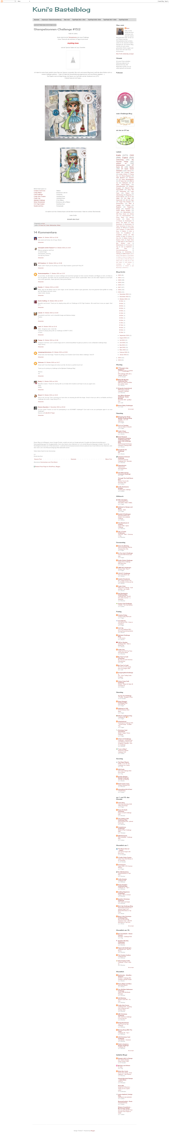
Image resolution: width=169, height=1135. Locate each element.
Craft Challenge (38, 194)
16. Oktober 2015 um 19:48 (54, 263)
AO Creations (42, 263)
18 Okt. (121, 315)
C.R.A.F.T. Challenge (124, 573)
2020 (119, 280)
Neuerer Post (38, 459)
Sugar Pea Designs (125, 201)
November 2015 (124, 296)
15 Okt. (121, 320)
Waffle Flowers (126, 253)
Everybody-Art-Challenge (122, 450)
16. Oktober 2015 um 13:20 (63, 247)
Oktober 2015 (124, 299)
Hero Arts (118, 238)
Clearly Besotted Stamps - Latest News (125, 1079)
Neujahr (128, 264)
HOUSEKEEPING (122, 1103)
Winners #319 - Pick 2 (123, 569)
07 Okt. (121, 325)
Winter (58, 225)
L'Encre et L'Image (127, 257)
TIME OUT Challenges (124, 567)
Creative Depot (129, 172)
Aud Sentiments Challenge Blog (123, 594)
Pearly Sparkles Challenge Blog (122, 885)
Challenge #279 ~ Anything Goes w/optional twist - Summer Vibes (125, 1008)
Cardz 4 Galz (122, 586)
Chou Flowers (131, 255)
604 (119, 452)
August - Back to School (124, 894)
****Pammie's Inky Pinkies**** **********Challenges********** (125, 370)
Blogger (93, 1130)
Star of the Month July (123, 574)
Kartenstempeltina (43, 273)
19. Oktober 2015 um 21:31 (49, 326)
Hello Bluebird (120, 177)
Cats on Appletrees (126, 246)
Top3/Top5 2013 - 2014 (78, 19)
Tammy (40, 340)
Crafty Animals (122, 879)
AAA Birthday (122, 998)
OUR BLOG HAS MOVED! (125, 1097)
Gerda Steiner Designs (123, 210)
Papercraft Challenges (124, 948)
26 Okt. (121, 308)
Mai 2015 (122, 345)
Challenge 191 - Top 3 (123, 1032)
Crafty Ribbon (38, 192)
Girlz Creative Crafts (124, 960)
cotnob (40, 312)
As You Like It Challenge (125, 553)
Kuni (127, 28)
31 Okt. (121, 301)
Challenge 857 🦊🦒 (123, 717)
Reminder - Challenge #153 (125, 936)
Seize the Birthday (123, 546)
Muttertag (118, 252)
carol (39, 326)
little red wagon (122, 499)
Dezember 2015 (124, 294)
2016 (119, 289)
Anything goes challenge (124, 489)
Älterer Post (108, 459)
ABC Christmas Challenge (122, 1014)
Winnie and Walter (121, 222)
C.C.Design (119, 220)
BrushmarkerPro (127, 215)
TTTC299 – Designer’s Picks (125, 697)
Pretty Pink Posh (128, 258)
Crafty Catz (37, 198)
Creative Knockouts (124, 579)
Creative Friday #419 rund (124, 616)
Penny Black (120, 217)
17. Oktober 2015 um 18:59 (50, 287)
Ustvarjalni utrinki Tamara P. (46, 247)
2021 (119, 277)
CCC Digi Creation (39, 204)
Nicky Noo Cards (123, 1071)
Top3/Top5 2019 (123, 19)
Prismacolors (119, 203)
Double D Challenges (124, 514)
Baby (124, 236)
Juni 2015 (122, 342)
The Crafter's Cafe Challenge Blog (123, 819)
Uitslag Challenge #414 (124, 785)
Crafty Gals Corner (123, 1005)
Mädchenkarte (119, 245)
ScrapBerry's (127, 233)
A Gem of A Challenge (124, 739)
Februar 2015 (124, 352)
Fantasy (130, 236)
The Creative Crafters (124, 955)
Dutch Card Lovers (123, 783)
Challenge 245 (121, 1047)
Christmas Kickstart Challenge (124, 457)
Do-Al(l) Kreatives (123, 872)
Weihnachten (53, 225)
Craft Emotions (128, 262)
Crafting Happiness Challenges (124, 892)
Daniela (40, 287)
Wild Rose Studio (121, 214)
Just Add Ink (122, 620)
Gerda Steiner (120, 196)
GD (127, 200)
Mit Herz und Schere (124, 1065)
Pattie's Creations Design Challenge (123, 1044)
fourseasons (122, 864)
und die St (125, 267)
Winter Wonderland (39, 202)
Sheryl (40, 395)
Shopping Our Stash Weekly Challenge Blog (125, 417)
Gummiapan (118, 264)
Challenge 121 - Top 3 (123, 887)
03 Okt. (121, 330)
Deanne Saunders (43, 407)
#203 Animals (121, 943)
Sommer (131, 177)
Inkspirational (122, 721)
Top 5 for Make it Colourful (125, 427)
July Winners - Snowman (124, 1040)
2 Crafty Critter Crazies (125, 857)
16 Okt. (121, 318)
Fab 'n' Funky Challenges (122, 532)
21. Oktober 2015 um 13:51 (50, 381)
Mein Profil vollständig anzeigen (125, 53)
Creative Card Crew (39, 190)
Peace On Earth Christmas (122, 810)
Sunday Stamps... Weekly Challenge (123, 777)
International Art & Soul (125, 789)
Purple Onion (130, 240)
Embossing (123, 191)
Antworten (41, 242)
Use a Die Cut (121, 704)
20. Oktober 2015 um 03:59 (60, 352)
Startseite (36, 19)
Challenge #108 (122, 880)
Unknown (41, 362)
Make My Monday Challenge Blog (123, 380)
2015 (119, 292)
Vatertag (118, 253)
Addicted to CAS (123, 708)
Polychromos (119, 265)
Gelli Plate (121, 248)
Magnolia (128, 195)
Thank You (127, 260)
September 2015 (124, 335)
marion (40, 237)
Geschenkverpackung (121, 250)
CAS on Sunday (122, 642)
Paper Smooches (120, 226)
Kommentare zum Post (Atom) (49, 462)
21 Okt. (121, 313)
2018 (119, 285)
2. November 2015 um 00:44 (57, 407)
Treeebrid (127, 208)
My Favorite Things (125, 160)
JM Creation (129, 241)
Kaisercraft (119, 200)
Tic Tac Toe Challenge (124, 695)
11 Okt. (121, 322)
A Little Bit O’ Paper (49, 413)
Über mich (67, 19)
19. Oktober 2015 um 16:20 (50, 312)
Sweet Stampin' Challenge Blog (122, 702)
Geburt (119, 257)
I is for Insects (121, 638)
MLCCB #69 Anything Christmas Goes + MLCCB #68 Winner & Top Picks (125, 921)
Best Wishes (123, 255)
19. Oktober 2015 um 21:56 (50, 340)
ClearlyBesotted (120, 186)
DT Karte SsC (42, 225)
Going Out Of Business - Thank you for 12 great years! (124, 1088)
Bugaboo (118, 207)
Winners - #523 (122, 510)
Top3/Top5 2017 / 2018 (109, 19)
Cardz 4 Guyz (122, 431)
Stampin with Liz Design (125, 1058)
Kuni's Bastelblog (61, 9)
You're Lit (120, 1081)
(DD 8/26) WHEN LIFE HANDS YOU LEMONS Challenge (124, 517)
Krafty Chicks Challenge (125, 560)
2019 (119, 282)
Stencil (129, 170)
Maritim (124, 231)
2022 (119, 275)
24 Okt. (121, 310)
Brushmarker (128, 224)
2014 (119, 357)
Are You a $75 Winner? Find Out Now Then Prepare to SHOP (125, 1111)
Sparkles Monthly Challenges (123, 941)
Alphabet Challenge (39, 200)
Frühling (128, 205)
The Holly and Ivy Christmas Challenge (124, 473)
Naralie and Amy (38, 206)
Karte (47, 225)
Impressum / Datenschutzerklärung (51, 19)
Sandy (40, 381)
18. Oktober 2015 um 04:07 (55, 301)
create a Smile (123, 174)
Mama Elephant (126, 176)
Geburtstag (119, 160)
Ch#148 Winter (122, 790)
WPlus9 (125, 227)
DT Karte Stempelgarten (126, 179)
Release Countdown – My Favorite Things (124, 1107)
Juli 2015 (122, 340)
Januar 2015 (123, 354)
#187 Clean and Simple (124, 902)
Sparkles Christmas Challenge (124, 899)
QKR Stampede (122, 835)
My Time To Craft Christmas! (123, 657)
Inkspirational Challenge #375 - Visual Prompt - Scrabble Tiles (125, 724)
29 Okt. (121, 303)
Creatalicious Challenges (122, 827)
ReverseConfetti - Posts (125, 1101)
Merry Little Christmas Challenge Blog (124, 917)
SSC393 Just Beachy (123, 779)
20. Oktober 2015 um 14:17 (52, 362)
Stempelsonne (72, 37)
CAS (132, 155)
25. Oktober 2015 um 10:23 (50, 395)
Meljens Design (128, 238)
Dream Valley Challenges (125, 405)
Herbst (118, 172)
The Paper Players (123, 762)
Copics (125, 158)
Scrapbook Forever (121, 234)
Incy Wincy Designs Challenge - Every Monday (124, 397)
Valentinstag (119, 195)
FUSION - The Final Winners (125, 605)
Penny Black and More (125, 983)
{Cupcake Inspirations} (125, 388)
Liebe (117, 212)
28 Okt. (121, 306)
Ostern (127, 193)
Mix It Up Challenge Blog (125, 906)
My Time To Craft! (123, 665)
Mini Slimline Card (123, 243)
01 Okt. (121, 332)
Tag (117, 246)
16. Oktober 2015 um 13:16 (50, 237)
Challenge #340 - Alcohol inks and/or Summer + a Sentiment (124, 598)
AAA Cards (121, 769)
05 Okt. (121, 327)
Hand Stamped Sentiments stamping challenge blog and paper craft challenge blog (124, 439)
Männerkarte (127, 212)
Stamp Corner (119, 260)
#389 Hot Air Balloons (123, 432)
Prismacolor (129, 245)
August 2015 (123, 338)
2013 (119, 360)
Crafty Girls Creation (40, 196)
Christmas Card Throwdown (122, 730)
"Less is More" (122, 749)
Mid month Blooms (123, 985)
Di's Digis (127, 198)
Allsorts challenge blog (125, 715)
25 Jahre (120, 1067)
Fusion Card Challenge (125, 603)
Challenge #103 (122, 956)
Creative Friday (122, 615)
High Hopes (121, 241)
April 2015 (123, 347)
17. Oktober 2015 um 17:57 (57, 273)
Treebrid (127, 265)
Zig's (132, 200)
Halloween (125, 182)
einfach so (121, 163)
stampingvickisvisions (45, 352)
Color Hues (121, 802)
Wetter (128, 219)
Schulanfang (128, 252)
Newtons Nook (120, 240)
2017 (119, 287)
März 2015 (123, 349)
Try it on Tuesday (123, 425)
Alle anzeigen (131, 409)
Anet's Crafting (42, 301)
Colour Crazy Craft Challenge (123, 682)
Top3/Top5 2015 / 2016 (94, 19)
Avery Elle (131, 189)
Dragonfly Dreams (123, 1022)
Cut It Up (120, 628)
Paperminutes (122, 465)
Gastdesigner (128, 220)
